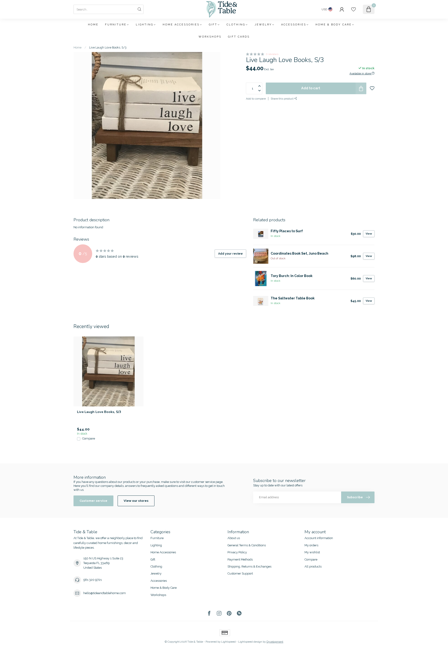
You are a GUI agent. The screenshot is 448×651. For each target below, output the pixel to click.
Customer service (93, 500)
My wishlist (312, 552)
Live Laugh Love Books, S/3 (107, 47)
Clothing (236, 24)
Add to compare (256, 98)
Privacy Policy (237, 552)
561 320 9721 (92, 580)
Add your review (230, 253)
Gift (213, 24)
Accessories (293, 24)
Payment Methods (240, 559)
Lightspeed (228, 641)
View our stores (136, 500)
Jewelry (263, 24)
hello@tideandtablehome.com (104, 593)
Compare (88, 438)
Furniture (115, 24)
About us (234, 538)
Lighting (144, 24)
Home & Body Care (333, 24)
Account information (318, 538)
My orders (311, 545)
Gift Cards (239, 36)
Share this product (282, 98)
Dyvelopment (274, 641)
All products (313, 566)
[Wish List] (353, 9)
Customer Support (240, 573)
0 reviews (272, 54)
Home (93, 24)
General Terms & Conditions (247, 545)
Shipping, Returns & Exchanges (249, 566)
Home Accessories (181, 24)
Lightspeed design (250, 641)
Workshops (210, 36)
